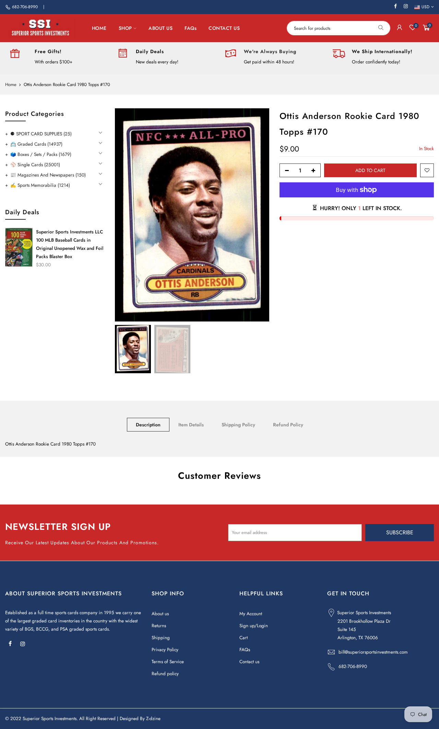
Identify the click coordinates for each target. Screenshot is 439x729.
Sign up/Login (253, 625)
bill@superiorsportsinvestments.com (373, 652)
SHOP (125, 28)
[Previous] (127, 215)
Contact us (249, 661)
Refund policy (165, 673)
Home (10, 85)
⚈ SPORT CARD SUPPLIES (41, 134)
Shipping (161, 637)
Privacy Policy (165, 649)
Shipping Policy (238, 424)
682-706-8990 (25, 7)
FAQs (191, 28)
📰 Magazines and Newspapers (48, 175)
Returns (159, 625)
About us (160, 613)
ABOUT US (161, 28)
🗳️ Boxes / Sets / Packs (40, 154)
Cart (243, 637)
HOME (99, 28)
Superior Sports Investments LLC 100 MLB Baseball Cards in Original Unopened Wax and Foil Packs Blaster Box (69, 244)
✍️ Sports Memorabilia (40, 185)
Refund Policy (288, 424)
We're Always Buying (270, 51)
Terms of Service (168, 661)
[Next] (257, 215)
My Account (250, 613)
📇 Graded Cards (36, 144)
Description (148, 424)
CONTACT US (224, 28)
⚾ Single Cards (35, 164)
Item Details (191, 424)
